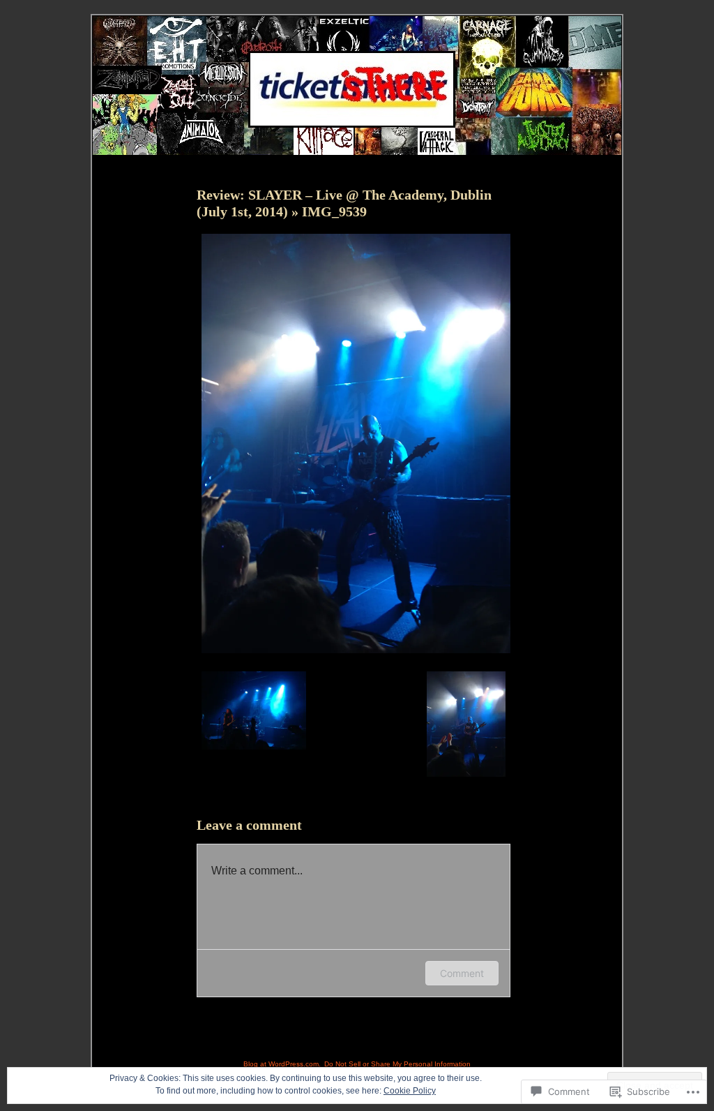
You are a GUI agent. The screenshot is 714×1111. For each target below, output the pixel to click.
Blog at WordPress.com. (282, 1064)
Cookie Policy (409, 1091)
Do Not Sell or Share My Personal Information (397, 1064)
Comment (462, 973)
